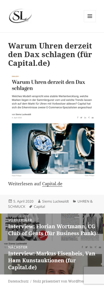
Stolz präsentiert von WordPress (59, 281)
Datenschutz (18, 281)
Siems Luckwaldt (55, 201)
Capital (39, 206)
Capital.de (52, 183)
